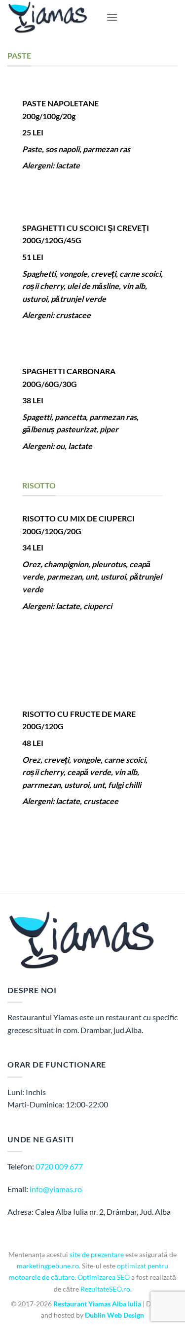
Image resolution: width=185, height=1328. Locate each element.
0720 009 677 (59, 1166)
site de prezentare (97, 1254)
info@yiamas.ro (56, 1189)
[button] (112, 17)
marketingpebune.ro (48, 1266)
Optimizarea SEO (103, 1277)
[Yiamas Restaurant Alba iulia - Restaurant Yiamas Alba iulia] (53, 17)
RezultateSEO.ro (105, 1289)
